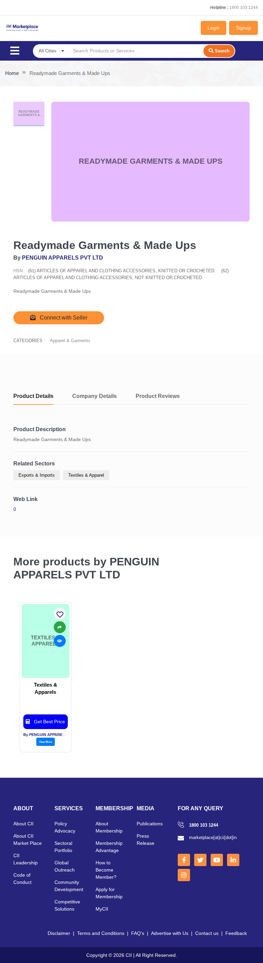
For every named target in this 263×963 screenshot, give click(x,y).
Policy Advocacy (64, 827)
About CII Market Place (27, 839)
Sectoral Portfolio (63, 846)
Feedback (236, 933)
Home (12, 73)
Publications (150, 823)
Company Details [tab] (94, 396)
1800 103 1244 (243, 7)
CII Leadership (25, 859)
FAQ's (137, 933)
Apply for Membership (109, 893)
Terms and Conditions (100, 933)
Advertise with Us (169, 933)
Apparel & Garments (70, 340)
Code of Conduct (22, 878)
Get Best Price (49, 721)
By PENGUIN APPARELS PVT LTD (53, 735)
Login (214, 27)
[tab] (29, 114)
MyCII (102, 909)
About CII (23, 823)
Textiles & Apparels (45, 688)
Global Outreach (64, 866)
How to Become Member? (106, 870)
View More (45, 741)
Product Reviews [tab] (158, 396)
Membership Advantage (109, 846)
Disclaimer (59, 933)
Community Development (68, 885)
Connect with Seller (62, 318)
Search (222, 50)
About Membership (109, 827)
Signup (243, 27)
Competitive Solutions (67, 905)
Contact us (206, 933)
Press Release (145, 839)
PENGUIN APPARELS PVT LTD (62, 258)
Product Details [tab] (33, 396)
